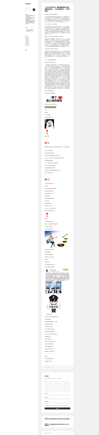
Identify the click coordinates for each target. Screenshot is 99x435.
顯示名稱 (46, 393)
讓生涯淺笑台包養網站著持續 (30, 21)
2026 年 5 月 (27, 39)
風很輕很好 (28, 4)
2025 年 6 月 (27, 44)
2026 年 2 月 (27, 42)
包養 (58, 45)
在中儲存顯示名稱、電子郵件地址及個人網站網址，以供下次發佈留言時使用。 (57, 405)
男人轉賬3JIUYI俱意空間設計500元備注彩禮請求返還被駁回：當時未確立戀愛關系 (30, 18)
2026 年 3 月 (27, 41)
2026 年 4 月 (27, 40)
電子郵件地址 (47, 397)
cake (26, 50)
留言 (46, 380)
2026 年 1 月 (27, 43)
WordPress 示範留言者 (29, 29)
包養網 (68, 42)
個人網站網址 (47, 401)
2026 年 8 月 (27, 37)
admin (52, 367)
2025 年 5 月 (27, 45)
